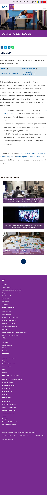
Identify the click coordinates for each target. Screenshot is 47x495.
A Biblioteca (6, 401)
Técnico (4, 348)
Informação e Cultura (8, 323)
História (4, 284)
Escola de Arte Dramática (10, 335)
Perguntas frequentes (9, 424)
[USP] (33, 2)
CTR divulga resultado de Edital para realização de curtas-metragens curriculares (23, 252)
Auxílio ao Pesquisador (9, 407)
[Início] (8, 7)
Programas (5, 361)
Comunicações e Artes (9, 320)
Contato (4, 372)
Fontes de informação (9, 404)
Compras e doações (8, 413)
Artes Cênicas (6, 311)
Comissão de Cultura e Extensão (12, 379)
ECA (3, 280)
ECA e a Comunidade (8, 385)
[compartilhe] (2, 47)
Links (3, 369)
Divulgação (5, 419)
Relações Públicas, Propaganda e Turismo (15, 332)
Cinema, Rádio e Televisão (10, 317)
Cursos (5, 338)
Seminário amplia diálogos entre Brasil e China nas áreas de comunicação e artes (23, 226)
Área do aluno (6, 367)
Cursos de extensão (8, 382)
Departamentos (8, 307)
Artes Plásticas (6, 314)
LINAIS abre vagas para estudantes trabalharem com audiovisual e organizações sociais (23, 200)
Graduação (5, 342)
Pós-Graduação (7, 345)
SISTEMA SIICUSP (28, 69)
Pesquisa (6, 354)
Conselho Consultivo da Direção (12, 290)
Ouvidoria (5, 304)
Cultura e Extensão (10, 375)
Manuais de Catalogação (10, 422)
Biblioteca (6, 397)
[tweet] (5, 47)
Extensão (5, 351)
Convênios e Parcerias (9, 296)
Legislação (5, 299)
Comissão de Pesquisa (9, 358)
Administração (6, 287)
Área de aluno (6, 388)
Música (4, 329)
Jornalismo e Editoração (9, 326)
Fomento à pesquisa (8, 364)
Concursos (5, 301)
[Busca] (8, 2)
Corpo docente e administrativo (11, 293)
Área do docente (7, 391)
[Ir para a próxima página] (23, 261)
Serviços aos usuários (8, 410)
